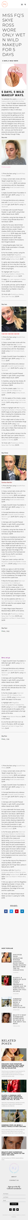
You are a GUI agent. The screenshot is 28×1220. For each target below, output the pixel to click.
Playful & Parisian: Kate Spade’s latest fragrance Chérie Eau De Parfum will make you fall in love (19, 984)
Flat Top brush (11, 556)
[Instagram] (14, 1209)
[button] (22, 4)
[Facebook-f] (10, 1209)
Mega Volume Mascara (14, 716)
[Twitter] (17, 1209)
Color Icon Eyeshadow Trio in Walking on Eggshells (13, 583)
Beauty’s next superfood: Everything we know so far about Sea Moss (13, 1153)
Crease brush (6, 233)
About (14, 1176)
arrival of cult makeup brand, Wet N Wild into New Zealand (13, 101)
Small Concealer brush (17, 187)
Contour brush (14, 259)
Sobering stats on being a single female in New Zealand (14, 1125)
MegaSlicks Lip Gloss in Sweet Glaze (13, 618)
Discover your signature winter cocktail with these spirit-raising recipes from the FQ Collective (13, 1066)
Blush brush (14, 276)
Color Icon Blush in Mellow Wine (15, 876)
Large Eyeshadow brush (17, 840)
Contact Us (14, 1180)
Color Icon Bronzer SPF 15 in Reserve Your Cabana (12, 391)
